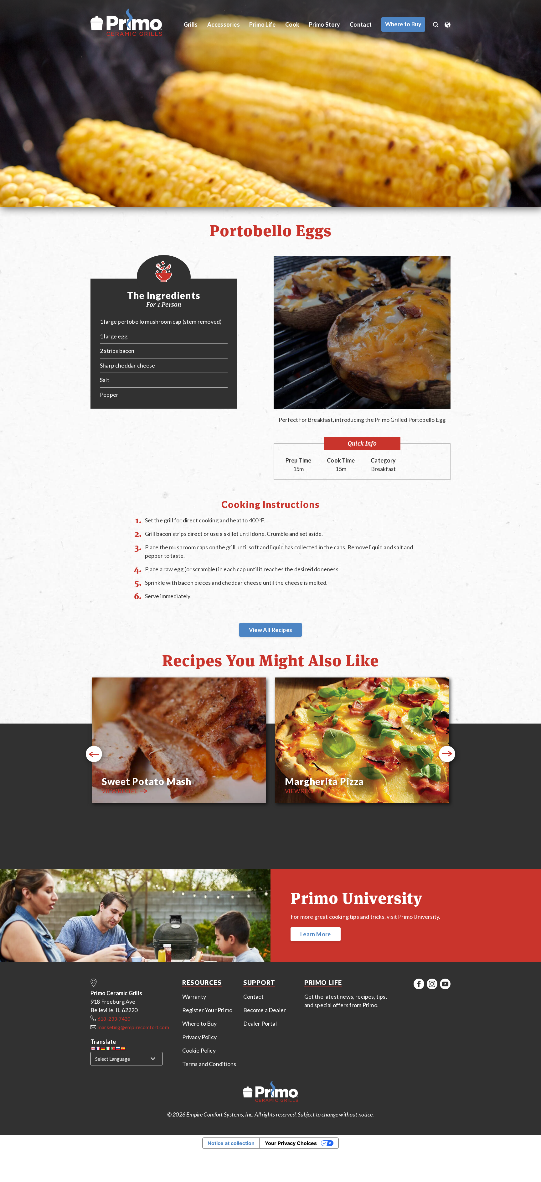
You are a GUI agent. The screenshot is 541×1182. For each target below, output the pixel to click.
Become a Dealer (264, 1010)
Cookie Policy (199, 1050)
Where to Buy (199, 1023)
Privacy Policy (199, 1036)
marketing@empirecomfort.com (133, 1027)
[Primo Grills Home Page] (270, 1092)
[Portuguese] (113, 1049)
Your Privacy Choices (291, 1143)
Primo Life (262, 24)
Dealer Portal (260, 1023)
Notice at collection (231, 1143)
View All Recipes (270, 629)
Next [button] (447, 754)
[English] (92, 1049)
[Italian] (108, 1049)
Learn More (315, 934)
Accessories (223, 24)
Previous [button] (94, 754)
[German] (103, 1049)
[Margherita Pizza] (362, 741)
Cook (292, 24)
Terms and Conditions (209, 1063)
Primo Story (324, 24)
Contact (361, 24)
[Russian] (118, 1049)
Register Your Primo (207, 1010)
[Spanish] (123, 1049)
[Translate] (448, 22)
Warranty (194, 996)
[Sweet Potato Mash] (178, 741)
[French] (97, 1049)
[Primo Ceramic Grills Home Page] (133, 22)
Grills (191, 24)
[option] (178, 741)
